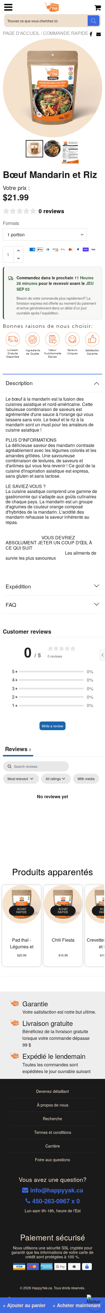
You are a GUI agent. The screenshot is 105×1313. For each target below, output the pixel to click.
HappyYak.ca (42, 1287)
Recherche (52, 1118)
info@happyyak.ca (56, 1190)
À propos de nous (52, 1105)
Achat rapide (21, 910)
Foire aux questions (52, 1159)
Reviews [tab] (18, 749)
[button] (52, 671)
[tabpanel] (52, 809)
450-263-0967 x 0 (56, 1200)
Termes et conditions (52, 1132)
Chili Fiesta (63, 940)
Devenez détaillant (52, 1091)
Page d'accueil (22, 33)
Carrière (52, 1146)
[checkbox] (86, 779)
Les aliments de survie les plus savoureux (51, 555)
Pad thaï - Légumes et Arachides (21, 944)
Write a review (52, 725)
